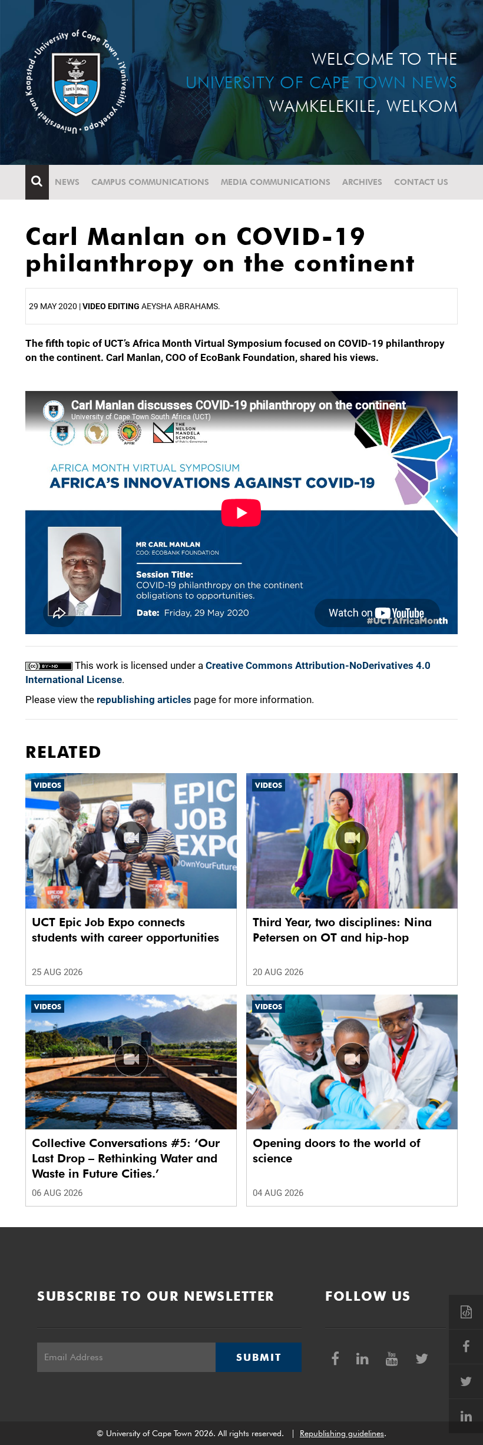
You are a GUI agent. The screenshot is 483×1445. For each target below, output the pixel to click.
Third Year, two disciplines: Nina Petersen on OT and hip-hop (342, 929)
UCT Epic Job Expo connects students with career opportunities (125, 929)
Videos (47, 785)
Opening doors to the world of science (337, 1150)
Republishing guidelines (342, 1433)
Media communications (275, 182)
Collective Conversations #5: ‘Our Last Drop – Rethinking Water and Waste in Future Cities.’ (126, 1158)
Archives (362, 182)
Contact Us (421, 182)
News (67, 182)
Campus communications (150, 182)
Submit (258, 1357)
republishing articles (144, 699)
